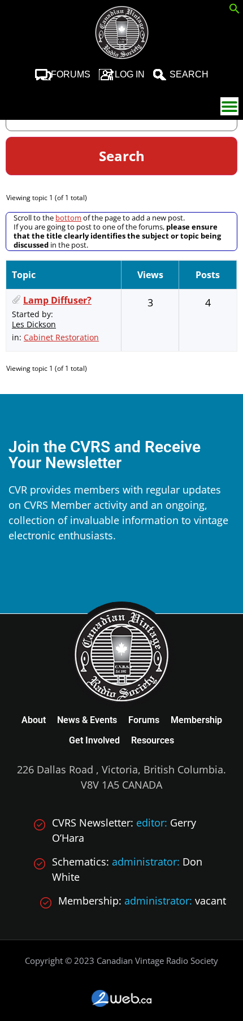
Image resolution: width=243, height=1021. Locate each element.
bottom (68, 218)
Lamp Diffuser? (57, 300)
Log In (130, 74)
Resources (152, 740)
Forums (70, 74)
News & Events (87, 720)
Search (189, 74)
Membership (196, 720)
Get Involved (94, 740)
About (33, 720)
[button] (234, 10)
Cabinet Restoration (61, 337)
